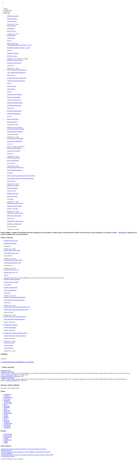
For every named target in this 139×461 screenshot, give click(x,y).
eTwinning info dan (6, 370)
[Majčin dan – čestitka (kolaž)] (15, 221)
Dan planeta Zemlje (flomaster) (15, 131)
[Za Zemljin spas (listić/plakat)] (15, 138)
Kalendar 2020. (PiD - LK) (11, 272)
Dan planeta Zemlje (12, 122)
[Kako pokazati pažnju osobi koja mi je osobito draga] (21, 175)
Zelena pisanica (11, 89)
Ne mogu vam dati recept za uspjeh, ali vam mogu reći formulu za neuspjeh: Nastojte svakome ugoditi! (27, 454)
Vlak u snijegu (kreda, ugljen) (11, 253)
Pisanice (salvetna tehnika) (14, 97)
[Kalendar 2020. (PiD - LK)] (11, 269)
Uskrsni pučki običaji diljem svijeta (16, 80)
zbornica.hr (122, 232)
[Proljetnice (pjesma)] (12, 53)
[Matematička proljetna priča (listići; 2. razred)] (19, 45)
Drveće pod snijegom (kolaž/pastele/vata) (14, 319)
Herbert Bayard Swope (8, 456)
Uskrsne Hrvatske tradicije (14, 113)
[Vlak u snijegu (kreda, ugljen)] (12, 250)
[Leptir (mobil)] (11, 25)
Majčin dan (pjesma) (12, 196)
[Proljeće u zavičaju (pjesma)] (15, 60)
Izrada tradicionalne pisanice (14, 105)
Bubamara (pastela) (12, 18)
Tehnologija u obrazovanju (7, 372)
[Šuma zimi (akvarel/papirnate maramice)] (15, 297)
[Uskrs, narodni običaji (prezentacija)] (17, 70)
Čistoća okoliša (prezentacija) (14, 170)
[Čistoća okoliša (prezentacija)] (15, 167)
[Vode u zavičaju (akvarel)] (14, 148)
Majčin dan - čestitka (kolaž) (14, 215)
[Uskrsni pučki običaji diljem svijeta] (16, 78)
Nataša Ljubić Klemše (11, 374)
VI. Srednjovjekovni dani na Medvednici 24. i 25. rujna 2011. (17, 362)
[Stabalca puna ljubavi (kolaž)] (15, 203)
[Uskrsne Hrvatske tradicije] (14, 111)
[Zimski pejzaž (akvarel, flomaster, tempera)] (15, 333)
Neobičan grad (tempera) (10, 243)
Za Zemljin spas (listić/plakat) (14, 141)
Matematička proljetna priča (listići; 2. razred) (18, 47)
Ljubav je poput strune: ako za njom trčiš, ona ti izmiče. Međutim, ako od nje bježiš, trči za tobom (25, 452)
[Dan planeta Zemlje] (12, 119)
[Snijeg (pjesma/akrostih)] (10, 287)
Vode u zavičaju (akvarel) (13, 151)
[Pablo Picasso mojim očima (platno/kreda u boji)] (17, 307)
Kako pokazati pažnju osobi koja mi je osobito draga (20, 178)
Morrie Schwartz (7, 450)
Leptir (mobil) (10, 28)
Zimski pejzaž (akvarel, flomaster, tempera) (15, 335)
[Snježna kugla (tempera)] (10, 324)
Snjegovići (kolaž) (8, 345)
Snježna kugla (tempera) (10, 327)
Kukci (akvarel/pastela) (13, 160)
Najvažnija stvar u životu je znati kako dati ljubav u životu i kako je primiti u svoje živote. (23, 449)
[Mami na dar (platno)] (13, 185)
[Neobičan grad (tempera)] (11, 240)
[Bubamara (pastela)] (12, 16)
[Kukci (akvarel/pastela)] (13, 158)
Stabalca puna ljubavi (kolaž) (14, 206)
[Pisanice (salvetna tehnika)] (14, 94)
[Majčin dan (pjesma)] (13, 193)
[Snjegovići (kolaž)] (9, 342)
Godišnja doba (10, 38)
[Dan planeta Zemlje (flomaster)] (15, 128)
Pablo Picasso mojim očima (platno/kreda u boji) (16, 309)
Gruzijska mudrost (7, 453)
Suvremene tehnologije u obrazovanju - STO (12, 376)
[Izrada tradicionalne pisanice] (15, 102)
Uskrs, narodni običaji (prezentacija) (16, 72)
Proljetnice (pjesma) (12, 56)
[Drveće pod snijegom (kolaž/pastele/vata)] (15, 316)
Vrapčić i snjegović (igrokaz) (11, 282)
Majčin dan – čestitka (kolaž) (14, 224)
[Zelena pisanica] (11, 86)
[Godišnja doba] (11, 35)
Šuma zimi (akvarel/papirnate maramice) (14, 300)
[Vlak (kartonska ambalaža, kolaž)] (13, 260)
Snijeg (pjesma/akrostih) (10, 290)
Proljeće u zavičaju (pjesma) (14, 63)
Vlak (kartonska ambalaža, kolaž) (12, 262)
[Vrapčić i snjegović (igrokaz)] (12, 279)
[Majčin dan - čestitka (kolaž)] (15, 213)
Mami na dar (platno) (12, 188)
